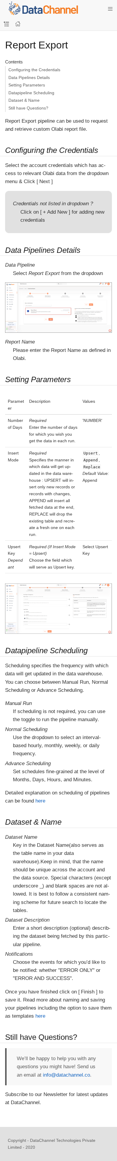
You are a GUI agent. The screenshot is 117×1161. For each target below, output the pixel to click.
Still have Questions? (28, 108)
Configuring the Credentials (34, 69)
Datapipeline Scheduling (31, 92)
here (40, 801)
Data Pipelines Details (29, 77)
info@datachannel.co (66, 1075)
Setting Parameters (26, 85)
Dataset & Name (24, 100)
